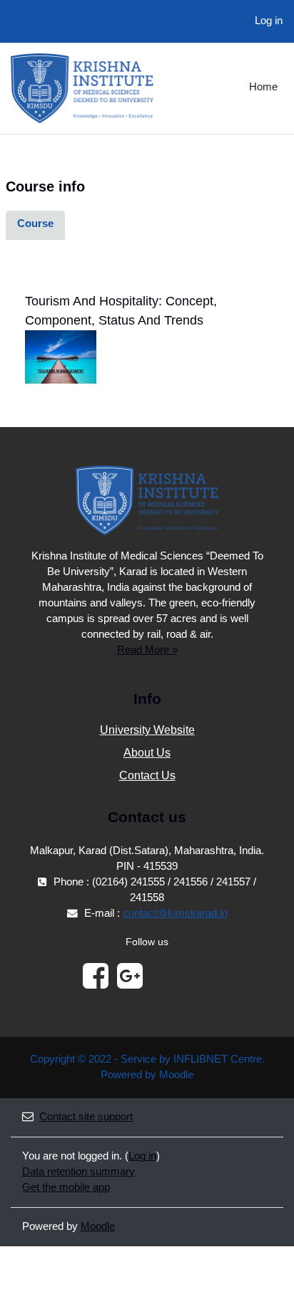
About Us (147, 753)
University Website (147, 730)
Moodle (98, 1226)
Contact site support (86, 1116)
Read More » (147, 650)
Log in (269, 20)
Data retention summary (78, 1171)
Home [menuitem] (263, 87)
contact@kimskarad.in (175, 913)
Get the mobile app (66, 1187)
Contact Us (147, 775)
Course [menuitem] (35, 223)
